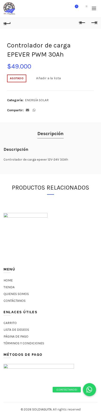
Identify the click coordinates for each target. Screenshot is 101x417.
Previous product (82, 23)
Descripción (50, 133)
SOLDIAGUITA (42, 409)
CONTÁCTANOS (15, 301)
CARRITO (10, 323)
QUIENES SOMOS (16, 294)
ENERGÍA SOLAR (37, 100)
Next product (94, 23)
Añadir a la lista (48, 78)
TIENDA (9, 287)
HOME (8, 280)
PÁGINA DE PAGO (16, 336)
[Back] (7, 23)
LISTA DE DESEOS (16, 330)
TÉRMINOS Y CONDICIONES (24, 343)
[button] (89, 389)
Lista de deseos (76, 6)
